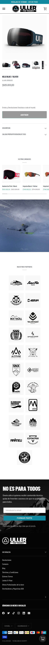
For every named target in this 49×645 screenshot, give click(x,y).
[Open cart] (42, 638)
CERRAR (24, 342)
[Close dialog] (44, 297)
